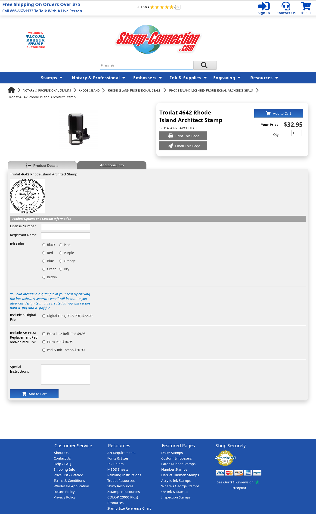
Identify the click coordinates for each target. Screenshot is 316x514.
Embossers (145, 77)
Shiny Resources (120, 486)
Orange (70, 261)
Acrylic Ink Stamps (176, 480)
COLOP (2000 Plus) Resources (122, 500)
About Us (61, 452)
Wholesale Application (71, 486)
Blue (50, 261)
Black (51, 244)
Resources (262, 77)
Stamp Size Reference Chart (129, 508)
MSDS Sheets (117, 469)
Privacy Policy (65, 497)
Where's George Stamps (180, 486)
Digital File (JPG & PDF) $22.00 (70, 316)
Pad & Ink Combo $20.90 (66, 350)
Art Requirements (121, 452)
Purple (69, 253)
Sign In (264, 12)
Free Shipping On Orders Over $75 (42, 7)
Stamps (50, 77)
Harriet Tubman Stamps (180, 475)
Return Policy (64, 491)
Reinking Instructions (124, 475)
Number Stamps (174, 469)
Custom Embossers (176, 458)
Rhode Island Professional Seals (134, 90)
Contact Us (285, 12)
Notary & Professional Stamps (47, 90)
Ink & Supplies (186, 77)
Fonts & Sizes (117, 458)
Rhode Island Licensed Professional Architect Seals (211, 90)
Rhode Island (89, 90)
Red (50, 253)
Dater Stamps (172, 452)
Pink (67, 244)
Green (51, 269)
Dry (66, 269)
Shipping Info (64, 469)
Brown (52, 277)
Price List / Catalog (68, 475)
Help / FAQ (62, 463)
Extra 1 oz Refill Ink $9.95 (66, 333)
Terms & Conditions (69, 480)
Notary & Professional (96, 77)
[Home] (11, 90)
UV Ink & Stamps (174, 491)
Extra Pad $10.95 (60, 341)
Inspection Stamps (176, 497)
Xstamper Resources (123, 491)
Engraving (224, 77)
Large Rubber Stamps (178, 463)
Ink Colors (115, 463)
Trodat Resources (121, 480)
